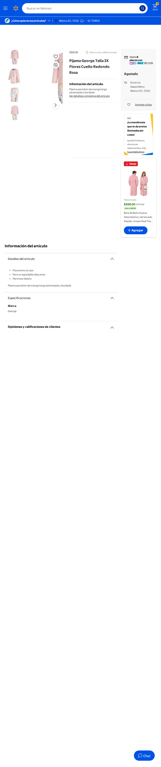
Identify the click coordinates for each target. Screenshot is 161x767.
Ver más (148, 62)
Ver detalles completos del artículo (89, 95)
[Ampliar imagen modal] (55, 65)
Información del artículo (26, 246)
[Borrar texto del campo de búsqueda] (137, 8)
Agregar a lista (143, 104)
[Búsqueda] (142, 8)
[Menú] (6, 8)
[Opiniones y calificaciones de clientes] (112, 326)
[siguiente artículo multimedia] (55, 105)
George (73, 51)
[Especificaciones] (112, 298)
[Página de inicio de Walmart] (16, 8)
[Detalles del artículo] (112, 259)
